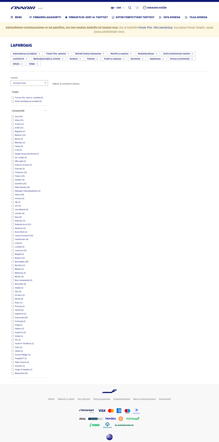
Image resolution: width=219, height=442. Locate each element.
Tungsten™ (21, 358)
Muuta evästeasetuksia (144, 399)
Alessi (19, 120)
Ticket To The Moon (24, 343)
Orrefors (20, 295)
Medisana (20, 273)
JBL (17, 202)
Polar (18, 303)
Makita (20, 258)
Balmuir (20, 135)
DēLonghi (20, 161)
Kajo (18, 217)
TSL (18, 340)
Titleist (19, 351)
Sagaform (20, 314)
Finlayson (21, 172)
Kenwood (20, 228)
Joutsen (19, 213)
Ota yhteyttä (84, 399)
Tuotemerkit (165, 399)
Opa (18, 291)
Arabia (19, 124)
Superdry (20, 332)
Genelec (20, 180)
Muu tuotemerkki (23, 280)
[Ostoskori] (137, 7)
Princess (20, 306)
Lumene (19, 247)
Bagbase (20, 131)
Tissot (18, 347)
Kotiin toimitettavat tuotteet (28, 101)
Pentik (19, 299)
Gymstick (20, 183)
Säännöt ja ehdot (66, 399)
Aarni (19, 116)
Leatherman (21, 239)
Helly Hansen (22, 187)
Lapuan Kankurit (24, 236)
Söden (19, 336)
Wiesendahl (21, 373)
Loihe (18, 243)
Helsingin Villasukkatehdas (27, 191)
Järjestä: (14, 77)
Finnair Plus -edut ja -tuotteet (29, 98)
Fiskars (20, 176)
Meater (19, 269)
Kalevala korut (23, 224)
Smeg (18, 325)
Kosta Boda (21, 232)
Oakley (19, 288)
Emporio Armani (23, 165)
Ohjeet (51, 399)
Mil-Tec (19, 277)
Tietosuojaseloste (101, 399)
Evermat (20, 169)
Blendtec (20, 143)
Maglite (19, 254)
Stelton (19, 329)
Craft (18, 150)
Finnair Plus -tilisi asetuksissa (155, 27)
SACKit (19, 310)
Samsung (20, 321)
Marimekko (21, 262)
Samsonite (21, 317)
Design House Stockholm (27, 154)
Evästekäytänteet (122, 399)
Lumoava (21, 250)
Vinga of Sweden (23, 370)
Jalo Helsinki (21, 209)
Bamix (19, 139)
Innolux (19, 198)
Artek (19, 128)
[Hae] (130, 7)
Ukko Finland (22, 362)
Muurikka (20, 284)
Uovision (20, 366)
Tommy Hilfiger (22, 355)
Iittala (19, 195)
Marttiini (20, 265)
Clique (19, 146)
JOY (18, 206)
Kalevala (20, 221)
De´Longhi (21, 157)
